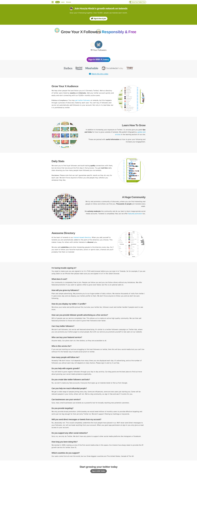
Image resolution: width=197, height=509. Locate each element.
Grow (57, 2)
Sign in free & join (100, 18)
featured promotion (135, 214)
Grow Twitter (138, 2)
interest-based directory (82, 237)
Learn (62, 2)
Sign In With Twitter (98, 471)
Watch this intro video (99, 74)
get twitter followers (82, 100)
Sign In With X (98, 59)
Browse (68, 2)
